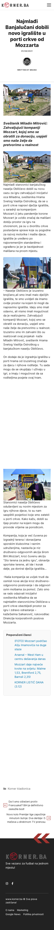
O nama (10, 910)
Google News (13, 914)
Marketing (22, 910)
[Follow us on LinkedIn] (12, 883)
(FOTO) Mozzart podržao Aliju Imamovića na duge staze (31, 645)
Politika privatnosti (33, 914)
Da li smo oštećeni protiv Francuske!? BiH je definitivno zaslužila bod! (26, 805)
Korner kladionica (19, 788)
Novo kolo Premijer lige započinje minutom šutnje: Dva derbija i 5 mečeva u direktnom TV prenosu (26, 818)
